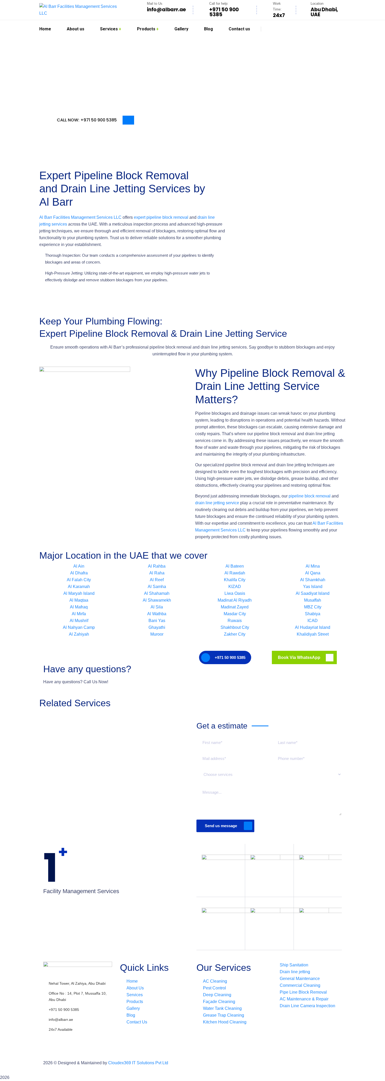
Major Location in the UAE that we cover (123, 555)
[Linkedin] (78, 1039)
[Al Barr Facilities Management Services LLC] (81, 10)
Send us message (221, 826)
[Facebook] (49, 1039)
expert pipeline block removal (161, 217)
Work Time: (277, 6)
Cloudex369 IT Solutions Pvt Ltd (138, 1063)
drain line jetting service (217, 503)
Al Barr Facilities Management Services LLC (80, 217)
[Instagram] (63, 1039)
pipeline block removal (310, 496)
